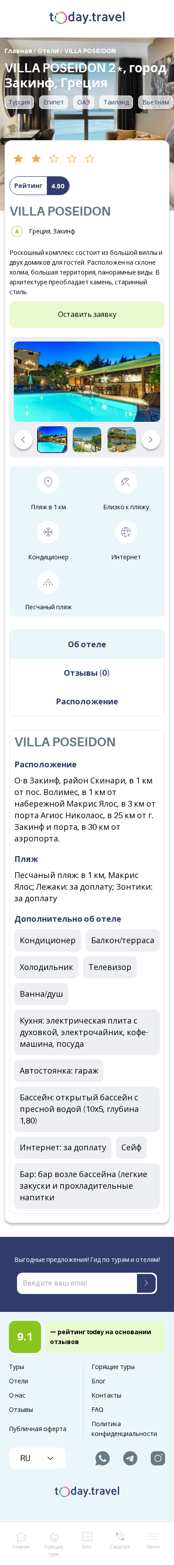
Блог (98, 1381)
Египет (53, 102)
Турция (19, 102)
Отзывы (21, 1409)
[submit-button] (146, 1283)
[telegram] (130, 1458)
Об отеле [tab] (87, 644)
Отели (18, 1381)
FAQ (97, 1409)
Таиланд (116, 102)
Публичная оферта (37, 1428)
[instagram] (158, 1458)
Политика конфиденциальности (124, 1428)
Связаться (120, 1546)
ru (25, 1458)
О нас (17, 1395)
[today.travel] (87, 19)
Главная (20, 1546)
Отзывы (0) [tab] (87, 673)
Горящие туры (113, 1366)
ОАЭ (83, 102)
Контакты (106, 1395)
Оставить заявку (87, 315)
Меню (153, 1546)
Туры (16, 1366)
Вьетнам (155, 102)
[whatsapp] (102, 1458)
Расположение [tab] (87, 701)
